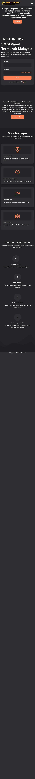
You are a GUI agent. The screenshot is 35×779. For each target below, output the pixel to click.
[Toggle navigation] (32, 2)
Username (6, 62)
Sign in (17, 78)
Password (6, 69)
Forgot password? (25, 73)
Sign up (24, 82)
